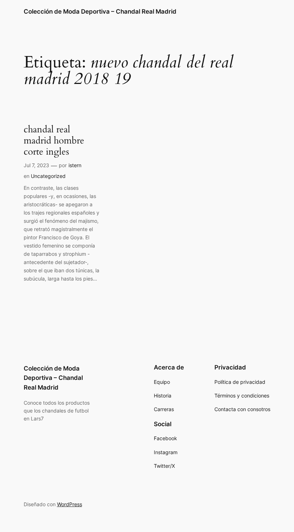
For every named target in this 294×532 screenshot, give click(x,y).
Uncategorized (48, 176)
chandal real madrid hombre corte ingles (54, 140)
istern (74, 165)
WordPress (69, 504)
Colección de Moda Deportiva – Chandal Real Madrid (100, 11)
